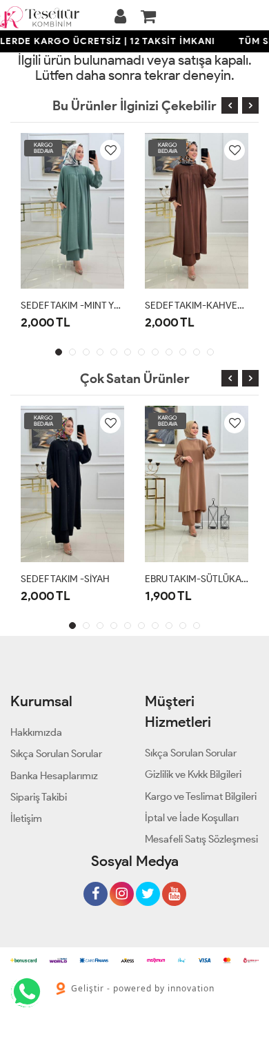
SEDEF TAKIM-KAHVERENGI (196, 305)
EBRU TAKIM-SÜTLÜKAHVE (196, 579)
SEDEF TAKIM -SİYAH (65, 579)
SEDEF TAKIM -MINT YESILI (72, 305)
